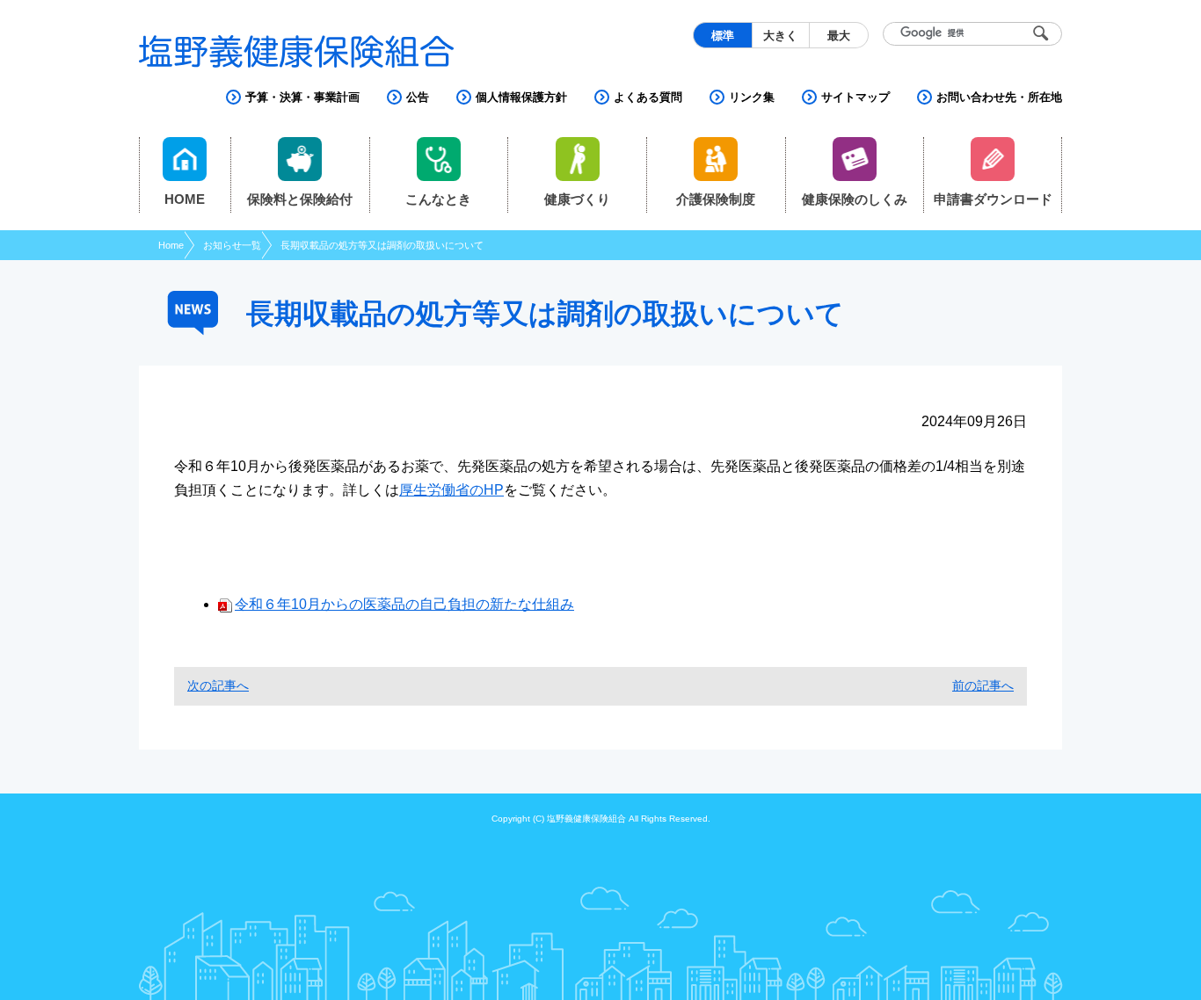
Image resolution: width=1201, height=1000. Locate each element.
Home (171, 245)
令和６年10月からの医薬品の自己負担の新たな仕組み (404, 604)
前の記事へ (983, 685)
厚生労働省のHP (451, 489)
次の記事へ (218, 685)
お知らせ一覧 (232, 245)
